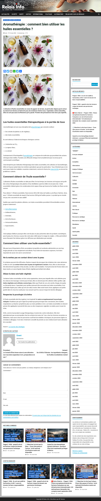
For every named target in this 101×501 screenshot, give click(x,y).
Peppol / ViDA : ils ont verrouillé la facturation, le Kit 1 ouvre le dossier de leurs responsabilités (84, 97)
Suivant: (52, 352)
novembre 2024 (77, 286)
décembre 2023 (77, 327)
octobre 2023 (76, 334)
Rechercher (76, 80)
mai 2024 (75, 308)
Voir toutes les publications (26, 342)
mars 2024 (75, 316)
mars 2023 (75, 360)
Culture (74, 180)
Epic (73, 191)
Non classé (75, 209)
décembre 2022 (77, 371)
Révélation (18, 440)
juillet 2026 (75, 246)
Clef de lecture (76, 173)
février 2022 (76, 407)
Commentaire (7, 370)
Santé (21, 14)
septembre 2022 (77, 382)
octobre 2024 (76, 290)
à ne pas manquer (15, 434)
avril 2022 (75, 400)
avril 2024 (75, 312)
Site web (5, 405)
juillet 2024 (75, 301)
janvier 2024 (76, 323)
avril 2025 (75, 279)
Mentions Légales (77, 451)
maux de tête (54, 169)
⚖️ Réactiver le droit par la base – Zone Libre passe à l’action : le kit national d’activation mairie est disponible (33, 448)
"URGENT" (7, 434)
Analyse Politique (77, 169)
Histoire (74, 195)
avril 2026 (75, 253)
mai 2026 (75, 249)
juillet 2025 (75, 272)
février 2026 (76, 261)
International (38, 14)
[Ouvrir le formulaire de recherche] (98, 14)
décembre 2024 (77, 283)
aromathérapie (28, 155)
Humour (74, 198)
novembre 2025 (77, 264)
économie (14, 436)
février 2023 (76, 363)
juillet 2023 (75, 345)
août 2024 (75, 297)
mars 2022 (75, 404)
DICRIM (74, 184)
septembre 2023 (77, 338)
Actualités (5, 14)
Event (5, 33)
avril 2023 (75, 356)
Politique (48, 14)
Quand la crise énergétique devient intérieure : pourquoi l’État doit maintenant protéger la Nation (85, 138)
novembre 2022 (77, 374)
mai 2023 (75, 352)
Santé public (17, 20)
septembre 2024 (77, 294)
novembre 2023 (77, 330)
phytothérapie (36, 127)
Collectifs (75, 176)
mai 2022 (75, 396)
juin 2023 (75, 349)
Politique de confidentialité (79, 453)
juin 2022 (75, 393)
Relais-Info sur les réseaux (75, 14)
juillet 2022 (75, 389)
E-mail (5, 399)
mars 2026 (75, 257)
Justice (28, 14)
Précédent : (19, 353)
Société (14, 14)
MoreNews (53, 499)
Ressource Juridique (10, 438)
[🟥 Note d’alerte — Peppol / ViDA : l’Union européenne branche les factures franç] (62, 471)
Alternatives (58, 14)
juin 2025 (75, 275)
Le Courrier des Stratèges (17, 327)
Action (34, 434)
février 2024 (76, 319)
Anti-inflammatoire (11, 209)
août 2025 (75, 268)
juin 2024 (75, 305)
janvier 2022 (76, 411)
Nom (4, 393)
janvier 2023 (76, 367)
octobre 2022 (76, 378)
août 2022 (75, 385)
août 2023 (75, 341)
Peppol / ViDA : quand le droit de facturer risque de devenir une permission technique (12, 446)
